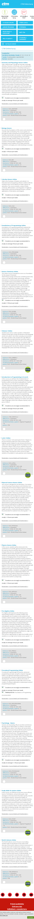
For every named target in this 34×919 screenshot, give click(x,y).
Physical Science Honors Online (12, 482)
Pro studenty (7, 38)
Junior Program (8, 27)
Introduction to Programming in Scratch (15, 377)
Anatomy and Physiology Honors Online (15, 62)
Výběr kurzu (23, 22)
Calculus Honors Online (9, 179)
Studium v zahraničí (22, 38)
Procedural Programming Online (12, 670)
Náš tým (22, 32)
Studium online (8, 22)
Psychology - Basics (8, 723)
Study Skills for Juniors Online (11, 790)
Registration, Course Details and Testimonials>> (15, 103)
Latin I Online (6, 438)
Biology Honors (7, 128)
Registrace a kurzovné (7, 32)
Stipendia (22, 27)
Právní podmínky (17, 904)
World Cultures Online (9, 840)
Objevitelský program (4, 17)
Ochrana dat (17, 906)
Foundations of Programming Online (14, 225)
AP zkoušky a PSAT (24, 17)
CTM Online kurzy (14, 17)
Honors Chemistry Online (10, 271)
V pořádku (30, 917)
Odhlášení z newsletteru (17, 909)
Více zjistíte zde (4, 915)
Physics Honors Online (9, 545)
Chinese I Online (7, 331)
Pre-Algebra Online (8, 611)
